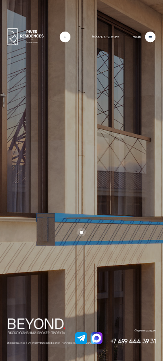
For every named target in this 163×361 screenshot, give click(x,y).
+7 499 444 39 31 (133, 341)
